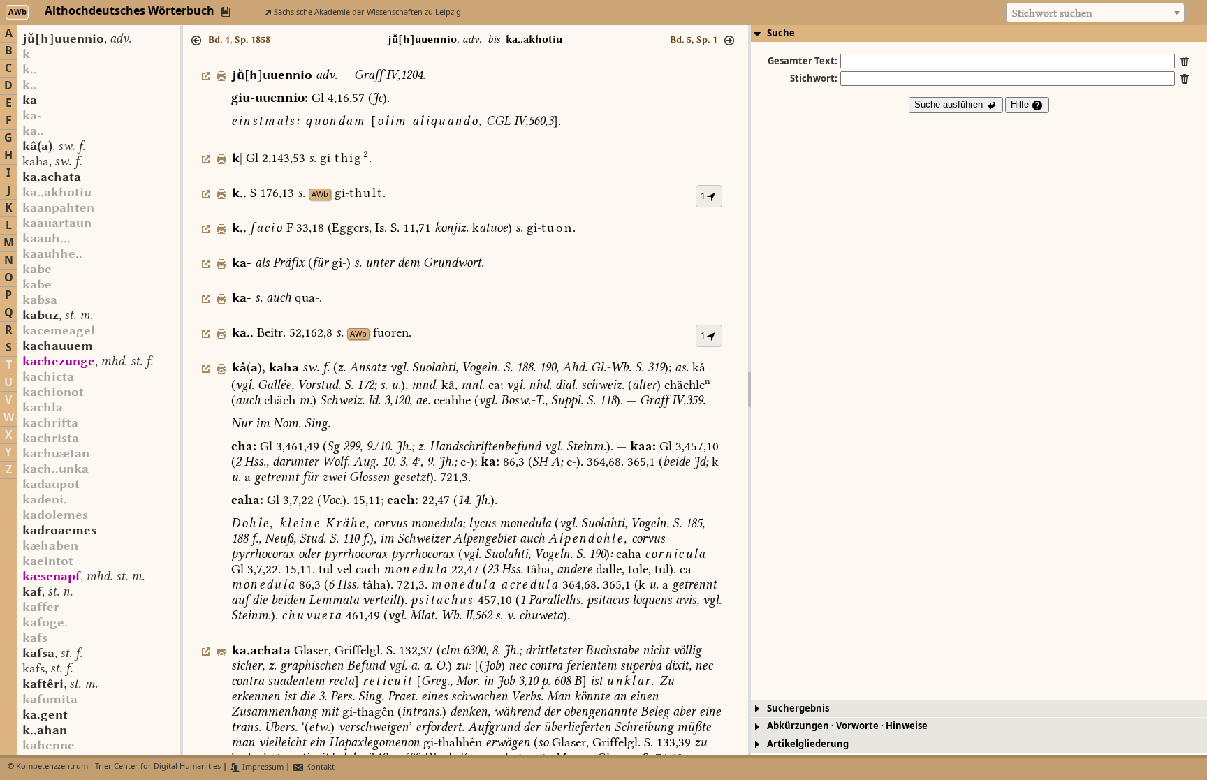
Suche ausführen (950, 104)
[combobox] (1095, 12)
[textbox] (1095, 13)
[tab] (979, 33)
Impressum (262, 767)
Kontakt (319, 767)
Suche (781, 33)
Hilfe (1021, 104)
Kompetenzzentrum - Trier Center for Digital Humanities (118, 767)
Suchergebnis (798, 708)
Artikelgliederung (808, 744)
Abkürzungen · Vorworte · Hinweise (847, 726)
